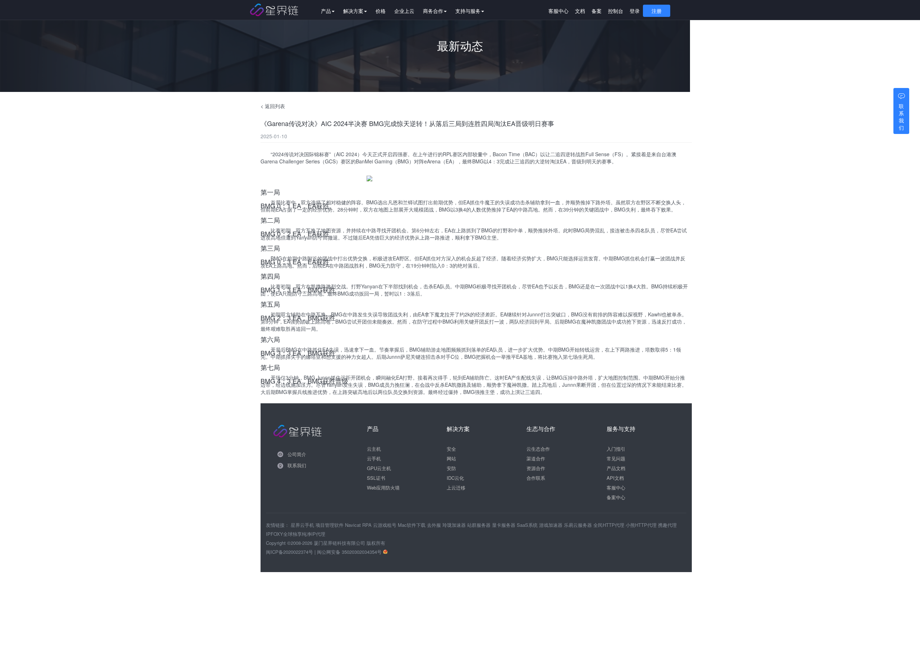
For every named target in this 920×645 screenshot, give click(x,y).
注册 (657, 10)
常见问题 (616, 458)
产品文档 (616, 468)
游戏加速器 (551, 524)
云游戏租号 (385, 524)
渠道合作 (535, 458)
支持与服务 (467, 10)
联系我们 (297, 465)
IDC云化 (455, 477)
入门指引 (616, 448)
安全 (451, 448)
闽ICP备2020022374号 (289, 551)
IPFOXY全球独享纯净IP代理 (295, 533)
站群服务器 (479, 524)
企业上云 (404, 10)
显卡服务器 (504, 524)
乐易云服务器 (578, 524)
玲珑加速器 (454, 524)
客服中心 (558, 10)
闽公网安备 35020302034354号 (350, 551)
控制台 (615, 10)
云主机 (374, 448)
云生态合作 (538, 448)
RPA (367, 524)
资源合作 (535, 468)
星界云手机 (303, 524)
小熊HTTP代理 (642, 524)
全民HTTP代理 (609, 524)
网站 (451, 458)
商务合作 (433, 10)
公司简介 (297, 454)
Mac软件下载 (412, 524)
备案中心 (616, 497)
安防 (451, 468)
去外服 (434, 524)
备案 (597, 10)
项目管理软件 (330, 524)
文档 (580, 10)
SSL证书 (376, 477)
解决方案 (353, 10)
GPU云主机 (379, 468)
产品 (326, 10)
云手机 (374, 458)
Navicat (353, 524)
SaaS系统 (528, 524)
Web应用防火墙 (383, 487)
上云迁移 (456, 487)
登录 (635, 10)
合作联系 (535, 477)
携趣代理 (667, 524)
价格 (381, 10)
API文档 (615, 477)
